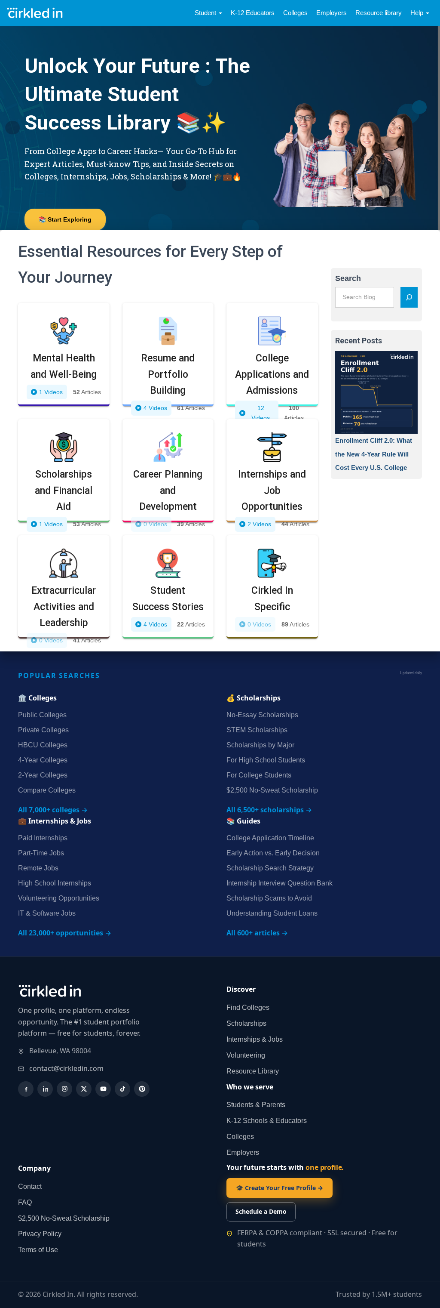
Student (206, 12)
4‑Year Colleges (42, 760)
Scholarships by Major (260, 745)
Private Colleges (43, 730)
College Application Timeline (270, 838)
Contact (30, 1186)
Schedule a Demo (261, 1211)
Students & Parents (255, 1104)
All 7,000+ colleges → (53, 809)
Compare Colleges (47, 790)
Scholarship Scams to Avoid (269, 898)
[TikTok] (122, 1089)
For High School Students (265, 760)
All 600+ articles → (257, 933)
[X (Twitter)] (84, 1089)
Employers (331, 12)
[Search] (409, 297)
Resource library (378, 12)
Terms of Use (38, 1249)
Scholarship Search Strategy (270, 868)
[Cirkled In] (36, 13)
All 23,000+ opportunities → (64, 933)
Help (417, 12)
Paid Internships (42, 838)
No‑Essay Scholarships (262, 715)
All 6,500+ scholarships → (269, 809)
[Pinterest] (142, 1089)
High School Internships (54, 883)
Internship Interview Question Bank (279, 883)
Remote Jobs (38, 868)
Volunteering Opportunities (58, 898)
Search (348, 278)
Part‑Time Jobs (41, 853)
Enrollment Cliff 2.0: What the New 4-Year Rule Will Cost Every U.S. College (373, 454)
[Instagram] (64, 1089)
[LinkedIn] (45, 1089)
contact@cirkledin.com (66, 1068)
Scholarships (246, 1023)
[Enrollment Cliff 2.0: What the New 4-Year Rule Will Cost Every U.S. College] (376, 392)
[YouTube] (103, 1089)
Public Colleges (42, 715)
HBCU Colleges (42, 745)
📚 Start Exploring (65, 219)
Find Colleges (247, 1007)
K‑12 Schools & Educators (266, 1120)
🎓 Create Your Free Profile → (279, 1188)
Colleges (295, 12)
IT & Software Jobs (47, 913)
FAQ (25, 1202)
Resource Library (252, 1071)
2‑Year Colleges (42, 775)
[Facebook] (26, 1089)
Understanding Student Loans (272, 913)
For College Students (258, 775)
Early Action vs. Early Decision (273, 853)
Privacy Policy (39, 1233)
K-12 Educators (253, 12)
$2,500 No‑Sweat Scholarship (272, 790)
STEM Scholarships (256, 730)
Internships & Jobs (254, 1039)
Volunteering (245, 1055)
